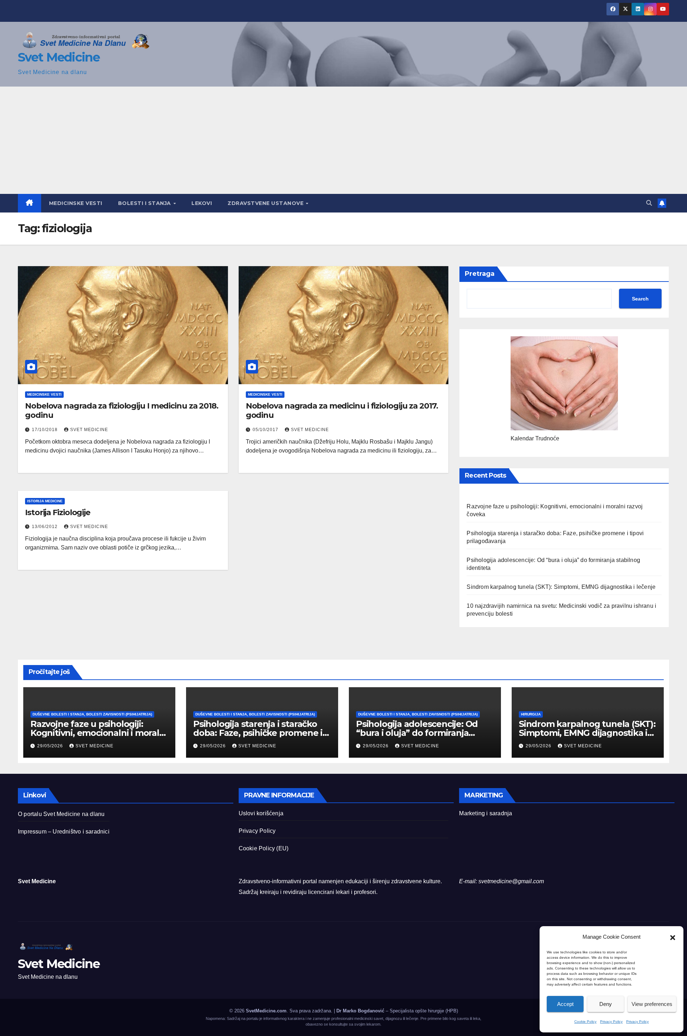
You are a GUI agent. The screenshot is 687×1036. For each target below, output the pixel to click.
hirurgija (531, 714)
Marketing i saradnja (485, 813)
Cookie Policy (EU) (264, 848)
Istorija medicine (45, 501)
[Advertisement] (343, 140)
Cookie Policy (585, 1021)
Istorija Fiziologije (57, 512)
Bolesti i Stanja (145, 203)
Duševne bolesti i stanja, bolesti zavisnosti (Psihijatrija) (92, 714)
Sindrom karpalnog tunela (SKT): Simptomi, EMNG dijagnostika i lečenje (561, 587)
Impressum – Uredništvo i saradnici (63, 832)
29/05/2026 (50, 745)
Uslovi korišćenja (261, 813)
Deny (605, 1004)
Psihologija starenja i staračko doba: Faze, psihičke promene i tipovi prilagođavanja (257, 733)
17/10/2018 (45, 429)
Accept (565, 1004)
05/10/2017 (266, 429)
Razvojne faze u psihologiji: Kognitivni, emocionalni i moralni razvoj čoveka (98, 733)
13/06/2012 (45, 526)
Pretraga (479, 274)
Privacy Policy (611, 1021)
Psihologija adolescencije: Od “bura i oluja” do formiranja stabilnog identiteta (417, 733)
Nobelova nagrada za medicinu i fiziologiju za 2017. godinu (342, 410)
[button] (672, 936)
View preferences (652, 1004)
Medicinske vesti (75, 203)
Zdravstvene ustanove (266, 203)
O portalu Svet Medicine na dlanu (61, 814)
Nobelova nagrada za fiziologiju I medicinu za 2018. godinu (121, 410)
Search (640, 299)
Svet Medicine (58, 57)
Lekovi (201, 203)
